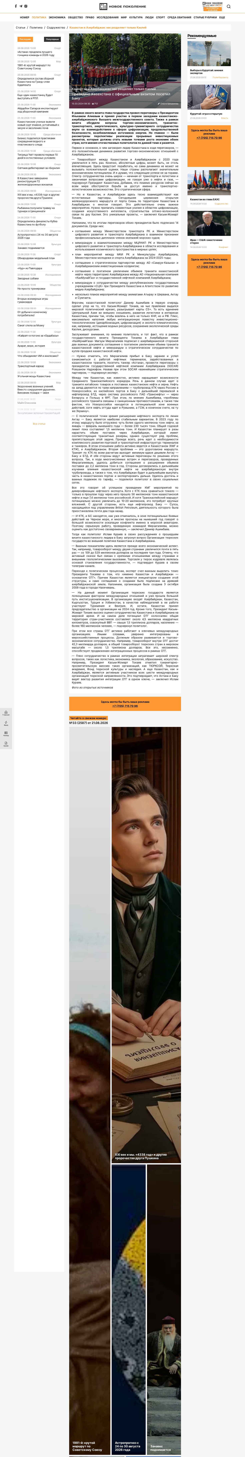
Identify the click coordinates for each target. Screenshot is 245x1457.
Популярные (52, 39)
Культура (136, 17)
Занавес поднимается (31, 248)
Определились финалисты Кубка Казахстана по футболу (37, 223)
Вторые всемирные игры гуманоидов (33, 300)
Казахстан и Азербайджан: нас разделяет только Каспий (108, 27)
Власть (224, 118)
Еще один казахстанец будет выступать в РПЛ (35, 96)
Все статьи (39, 423)
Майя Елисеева (27, 402)
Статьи (20, 27)
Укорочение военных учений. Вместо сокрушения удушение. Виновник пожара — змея (37, 389)
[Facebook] (16, 6)
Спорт (160, 17)
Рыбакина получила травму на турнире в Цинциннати (36, 209)
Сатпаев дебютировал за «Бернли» (39, 168)
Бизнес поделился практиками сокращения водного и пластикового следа (36, 141)
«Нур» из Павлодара (30, 268)
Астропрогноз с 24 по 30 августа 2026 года (38, 236)
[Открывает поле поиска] (228, 6)
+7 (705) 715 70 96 (125, 706)
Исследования (107, 17)
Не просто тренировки (31, 288)
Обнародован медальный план (36, 258)
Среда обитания (179, 17)
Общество (75, 17)
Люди (149, 17)
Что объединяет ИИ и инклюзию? (38, 355)
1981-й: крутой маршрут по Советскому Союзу (34, 67)
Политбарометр (220, 77)
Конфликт (223, 247)
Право (90, 17)
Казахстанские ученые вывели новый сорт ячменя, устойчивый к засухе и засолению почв (38, 125)
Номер (24, 17)
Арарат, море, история (31, 345)
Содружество (56, 27)
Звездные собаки (28, 278)
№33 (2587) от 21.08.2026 (88, 723)
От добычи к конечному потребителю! (32, 313)
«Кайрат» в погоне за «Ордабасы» (38, 335)
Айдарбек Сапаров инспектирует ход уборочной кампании (38, 110)
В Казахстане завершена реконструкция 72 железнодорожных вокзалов (35, 181)
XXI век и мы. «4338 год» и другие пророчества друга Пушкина (39, 196)
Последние (25, 39)
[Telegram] (20, 6)
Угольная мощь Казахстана (34, 376)
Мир (124, 17)
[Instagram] (26, 6)
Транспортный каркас (31, 366)
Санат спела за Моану (31, 325)
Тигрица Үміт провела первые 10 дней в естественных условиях (38, 156)
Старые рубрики (205, 17)
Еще (222, 17)
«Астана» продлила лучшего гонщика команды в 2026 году (36, 53)
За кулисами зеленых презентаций (39, 413)
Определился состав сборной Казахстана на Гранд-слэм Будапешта (36, 81)
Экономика (57, 17)
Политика (39, 17)
